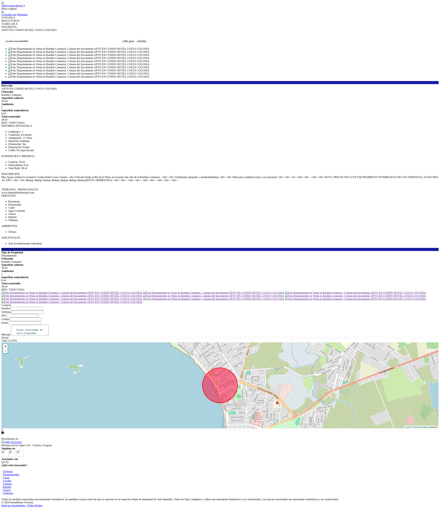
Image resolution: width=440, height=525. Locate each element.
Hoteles (7, 486)
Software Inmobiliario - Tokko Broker (22, 505)
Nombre (5, 308)
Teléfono (6, 311)
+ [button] (5, 346)
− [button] (5, 351)
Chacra (7, 490)
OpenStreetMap (420, 427)
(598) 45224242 (13, 442)
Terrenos (7, 471)
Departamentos (11, 474)
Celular (5, 319)
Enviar (5, 337)
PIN (3, 315)
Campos (7, 483)
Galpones (8, 493)
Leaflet (408, 427)
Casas (6, 477)
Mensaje (5, 334)
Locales (7, 480)
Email (4, 322)
